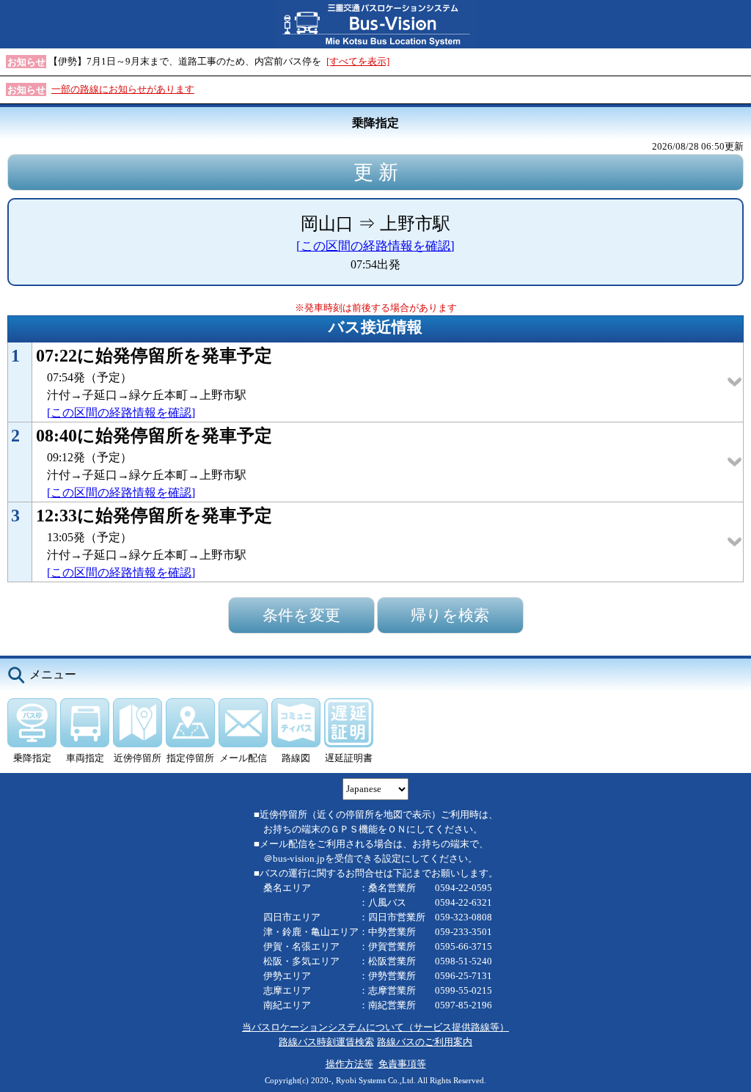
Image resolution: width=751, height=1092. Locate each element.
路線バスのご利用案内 (424, 1041)
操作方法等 (349, 1063)
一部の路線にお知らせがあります (122, 89)
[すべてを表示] (357, 61)
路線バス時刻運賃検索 (326, 1041)
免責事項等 (402, 1063)
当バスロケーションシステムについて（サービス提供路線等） (375, 1027)
